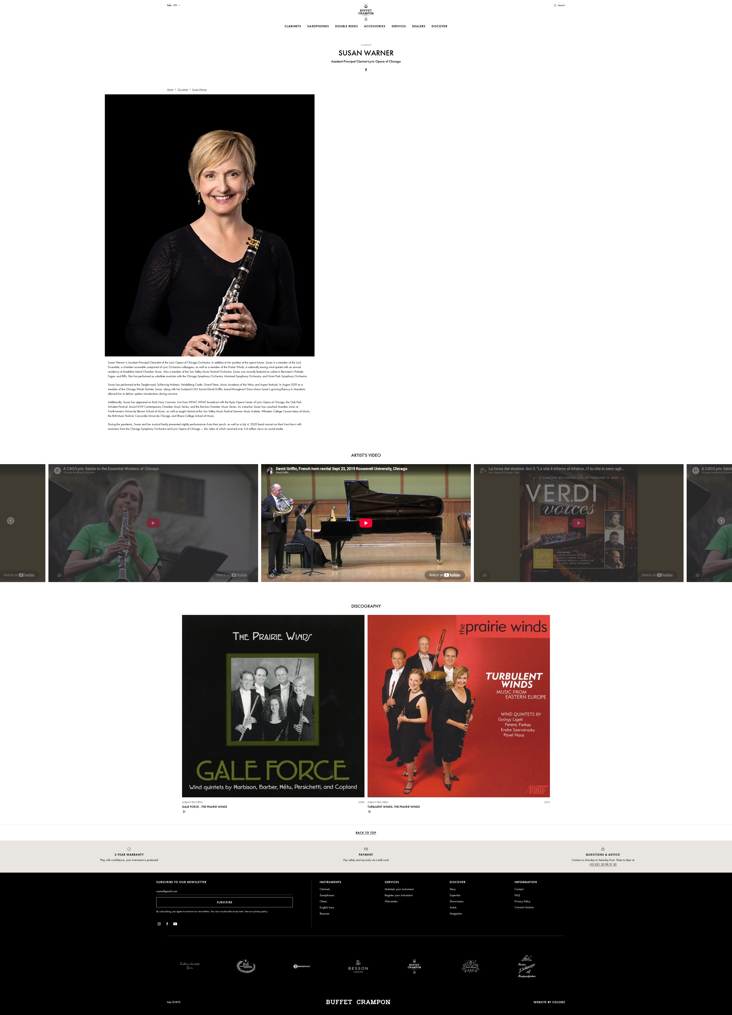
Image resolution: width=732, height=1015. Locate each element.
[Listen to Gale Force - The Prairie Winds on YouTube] (184, 811)
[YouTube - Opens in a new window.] (175, 924)
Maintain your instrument (399, 889)
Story (453, 889)
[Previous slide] (10, 520)
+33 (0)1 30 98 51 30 (602, 864)
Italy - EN (172, 5)
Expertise (455, 895)
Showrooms (457, 901)
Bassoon (325, 913)
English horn (327, 907)
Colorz (558, 1002)
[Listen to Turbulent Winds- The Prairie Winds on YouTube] (370, 811)
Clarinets (293, 26)
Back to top (366, 832)
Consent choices (524, 907)
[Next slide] (721, 520)
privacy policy (260, 911)
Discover (439, 26)
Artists (453, 907)
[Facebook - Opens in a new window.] (366, 70)
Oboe (323, 901)
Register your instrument (399, 895)
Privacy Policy (522, 901)
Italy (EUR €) (174, 1002)
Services (399, 26)
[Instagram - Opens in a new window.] (159, 924)
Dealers (418, 26)
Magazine (456, 913)
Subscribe (224, 902)
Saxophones (318, 26)
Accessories (374, 26)
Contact (518, 889)
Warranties (391, 901)
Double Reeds (346, 26)
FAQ (517, 895)
